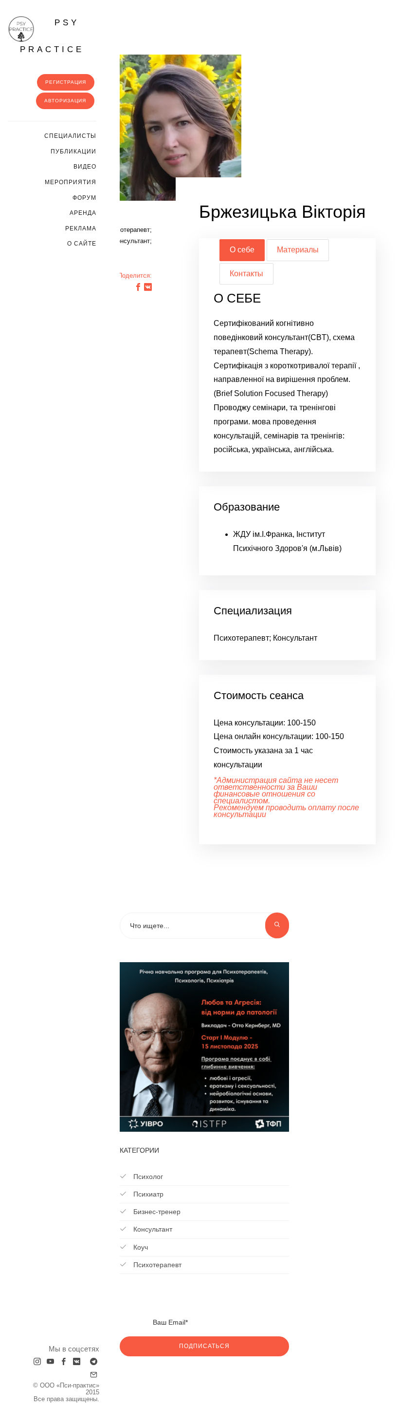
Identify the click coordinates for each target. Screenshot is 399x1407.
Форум (84, 197)
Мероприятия (70, 182)
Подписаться (204, 1346)
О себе (242, 250)
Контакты (246, 273)
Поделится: (135, 275)
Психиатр (147, 1194)
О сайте (81, 243)
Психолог (147, 1176)
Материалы (298, 250)
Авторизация (65, 100)
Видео (84, 166)
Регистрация (65, 82)
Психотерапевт (156, 1265)
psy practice (52, 36)
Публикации (73, 151)
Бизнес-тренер (156, 1212)
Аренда (83, 212)
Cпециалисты (70, 136)
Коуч (139, 1247)
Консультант (151, 1229)
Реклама (80, 228)
